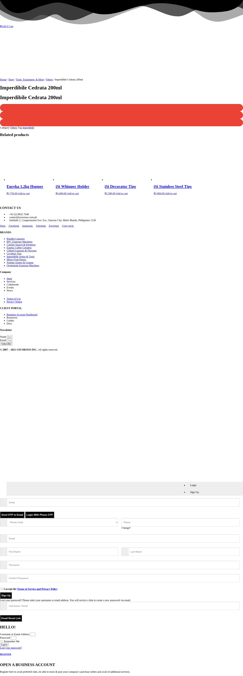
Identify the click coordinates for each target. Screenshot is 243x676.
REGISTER (5, 654)
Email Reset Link (11, 618)
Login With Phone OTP (39, 514)
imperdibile (28, 127)
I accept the (31, 589)
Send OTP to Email (12, 514)
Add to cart (24, 193)
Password (5, 637)
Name (3, 336)
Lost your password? (11, 647)
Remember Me (11, 641)
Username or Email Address (14, 634)
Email (3, 340)
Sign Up (6, 595)
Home (3, 79)
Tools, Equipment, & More (30, 79)
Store (11, 79)
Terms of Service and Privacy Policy (37, 589)
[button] (121, 107)
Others (49, 79)
